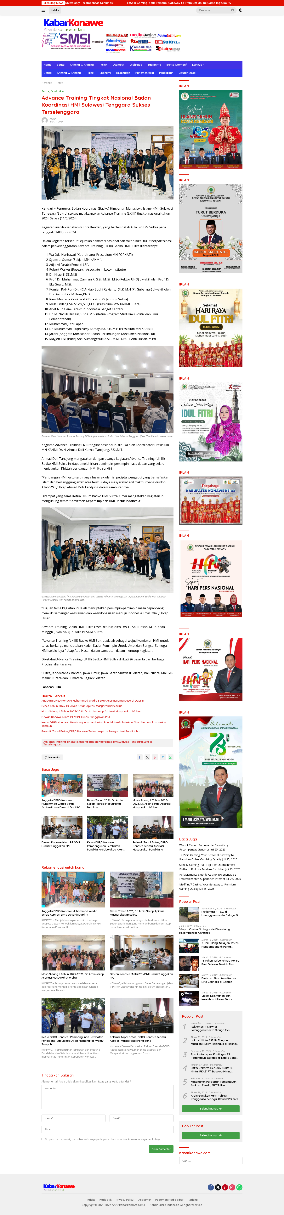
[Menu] (44, 10)
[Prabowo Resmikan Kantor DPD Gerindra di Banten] (189, 981)
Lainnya (197, 64)
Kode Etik (105, 1199)
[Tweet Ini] (147, 757)
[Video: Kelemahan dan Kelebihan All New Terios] (189, 998)
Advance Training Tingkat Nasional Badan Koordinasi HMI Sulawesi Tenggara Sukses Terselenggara (97, 743)
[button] (233, 10)
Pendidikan (166, 73)
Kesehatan (123, 73)
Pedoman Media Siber (169, 1199)
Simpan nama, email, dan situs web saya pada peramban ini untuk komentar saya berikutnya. (103, 1139)
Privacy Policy (124, 1199)
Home (47, 64)
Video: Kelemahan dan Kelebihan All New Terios (217, 997)
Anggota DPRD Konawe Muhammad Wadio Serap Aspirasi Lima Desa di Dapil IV (93, 700)
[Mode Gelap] (240, 10)
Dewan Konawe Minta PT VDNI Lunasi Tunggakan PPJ (76, 717)
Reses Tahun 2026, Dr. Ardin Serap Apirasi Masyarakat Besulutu (82, 706)
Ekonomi (105, 73)
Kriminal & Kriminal (82, 64)
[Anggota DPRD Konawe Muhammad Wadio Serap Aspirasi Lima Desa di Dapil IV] (62, 785)
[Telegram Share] (163, 757)
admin (53, 119)
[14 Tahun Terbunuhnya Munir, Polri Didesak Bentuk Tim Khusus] (189, 963)
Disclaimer (144, 1199)
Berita (61, 64)
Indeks (55, 10)
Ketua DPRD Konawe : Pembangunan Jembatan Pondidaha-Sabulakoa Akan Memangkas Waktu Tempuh (104, 724)
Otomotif (118, 64)
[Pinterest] (225, 1187)
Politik (103, 64)
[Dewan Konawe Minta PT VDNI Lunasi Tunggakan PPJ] (62, 827)
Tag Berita (154, 64)
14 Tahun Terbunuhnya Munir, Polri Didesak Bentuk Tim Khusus (220, 962)
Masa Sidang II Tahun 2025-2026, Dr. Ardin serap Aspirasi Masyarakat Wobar (91, 711)
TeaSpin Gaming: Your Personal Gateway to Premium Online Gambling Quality (114, 3)
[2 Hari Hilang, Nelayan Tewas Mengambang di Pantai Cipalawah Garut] (189, 946)
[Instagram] (232, 1187)
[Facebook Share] (140, 757)
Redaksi (193, 1199)
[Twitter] (218, 1187)
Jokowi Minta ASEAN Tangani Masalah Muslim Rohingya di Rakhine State (214, 1042)
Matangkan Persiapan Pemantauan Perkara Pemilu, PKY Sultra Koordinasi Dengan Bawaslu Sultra (213, 1083)
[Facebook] (211, 1187)
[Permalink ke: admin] (45, 120)
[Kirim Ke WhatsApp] (170, 757)
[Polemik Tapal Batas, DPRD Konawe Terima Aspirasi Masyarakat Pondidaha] (153, 827)
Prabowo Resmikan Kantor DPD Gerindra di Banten (219, 979)
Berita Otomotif (177, 64)
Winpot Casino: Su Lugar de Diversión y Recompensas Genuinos (204, 931)
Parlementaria (144, 73)
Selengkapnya (209, 1108)
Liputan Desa (187, 73)
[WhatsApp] (239, 1187)
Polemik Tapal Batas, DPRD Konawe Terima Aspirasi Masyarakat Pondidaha (90, 731)
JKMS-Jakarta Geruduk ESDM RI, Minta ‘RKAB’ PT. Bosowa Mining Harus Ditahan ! (212, 1069)
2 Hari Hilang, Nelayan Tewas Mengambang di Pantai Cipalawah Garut (220, 944)
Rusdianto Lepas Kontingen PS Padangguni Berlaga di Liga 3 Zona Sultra (213, 1056)
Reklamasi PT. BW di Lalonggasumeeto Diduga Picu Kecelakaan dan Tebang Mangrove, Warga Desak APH (221, 913)
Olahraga (136, 64)
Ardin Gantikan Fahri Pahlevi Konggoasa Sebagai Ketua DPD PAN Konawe (214, 1097)
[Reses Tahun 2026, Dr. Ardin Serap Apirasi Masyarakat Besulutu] (107, 785)
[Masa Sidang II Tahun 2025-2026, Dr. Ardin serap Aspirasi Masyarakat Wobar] (153, 785)
